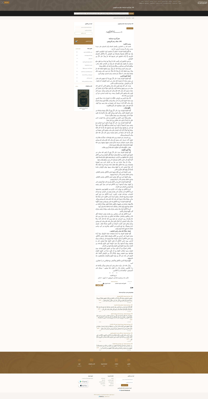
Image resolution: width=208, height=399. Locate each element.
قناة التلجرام (151, 1)
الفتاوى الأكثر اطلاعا (102, 381)
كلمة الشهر (170, 1)
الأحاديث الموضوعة (164, 1)
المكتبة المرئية (147, 3)
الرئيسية (133, 17)
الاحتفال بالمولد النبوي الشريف (87, 61)
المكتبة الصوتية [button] (152, 3)
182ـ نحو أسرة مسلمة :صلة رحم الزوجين (119, 17)
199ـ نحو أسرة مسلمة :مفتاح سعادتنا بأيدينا (123, 305)
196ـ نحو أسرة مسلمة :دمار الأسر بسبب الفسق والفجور (121, 333)
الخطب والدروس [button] (174, 3)
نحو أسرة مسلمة (128, 17)
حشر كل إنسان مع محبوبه (98, 13)
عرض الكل (77, 86)
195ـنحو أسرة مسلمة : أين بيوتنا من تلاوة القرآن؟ (122, 344)
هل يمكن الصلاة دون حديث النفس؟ (86, 71)
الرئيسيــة (179, 1)
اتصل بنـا (155, 1)
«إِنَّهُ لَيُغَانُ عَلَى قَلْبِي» (121, 13)
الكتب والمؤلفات (141, 3)
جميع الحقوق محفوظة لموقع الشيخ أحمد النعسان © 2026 (104, 394)
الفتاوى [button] (180, 3)
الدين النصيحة (146, 1)
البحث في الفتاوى (83, 33)
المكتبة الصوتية (103, 383)
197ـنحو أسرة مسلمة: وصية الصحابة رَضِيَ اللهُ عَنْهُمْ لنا (121, 324)
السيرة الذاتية (175, 1)
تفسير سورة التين (89, 78)
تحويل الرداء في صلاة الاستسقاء (87, 74)
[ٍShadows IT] (101, 396)
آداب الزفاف (90, 58)
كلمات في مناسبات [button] (159, 3)
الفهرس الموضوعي (78, 48)
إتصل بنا (104, 385)
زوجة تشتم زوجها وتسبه (88, 55)
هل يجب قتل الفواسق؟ (88, 65)
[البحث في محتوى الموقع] (2, 2)
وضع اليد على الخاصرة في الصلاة (87, 81)
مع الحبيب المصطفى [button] (167, 3)
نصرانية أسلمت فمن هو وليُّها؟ (87, 68)
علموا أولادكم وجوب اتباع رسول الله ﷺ (110, 13)
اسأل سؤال (103, 380)
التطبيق (142, 1)
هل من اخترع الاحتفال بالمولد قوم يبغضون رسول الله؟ (85, 13)
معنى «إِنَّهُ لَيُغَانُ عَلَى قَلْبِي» (88, 52)
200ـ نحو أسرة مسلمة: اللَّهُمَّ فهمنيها (124, 296)
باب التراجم (159, 1)
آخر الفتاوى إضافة (111, 381)
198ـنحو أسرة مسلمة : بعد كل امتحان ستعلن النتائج (121, 314)
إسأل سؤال (6, 2)
